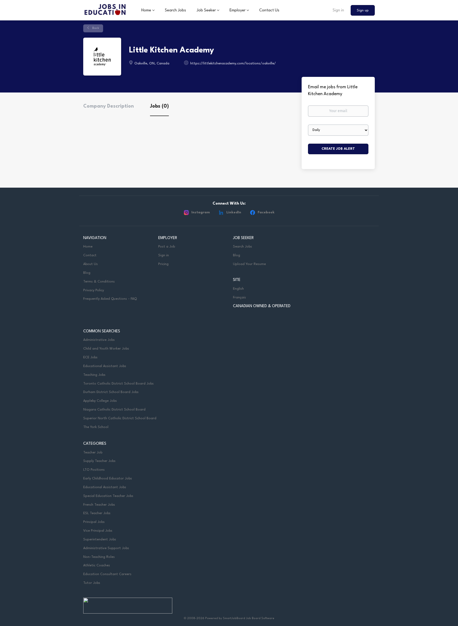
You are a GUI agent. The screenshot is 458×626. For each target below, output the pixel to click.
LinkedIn (233, 212)
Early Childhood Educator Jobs (107, 478)
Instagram (200, 212)
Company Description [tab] (108, 106)
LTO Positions (94, 469)
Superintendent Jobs (99, 539)
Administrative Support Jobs (106, 548)
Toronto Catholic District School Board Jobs (118, 383)
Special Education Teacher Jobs (108, 496)
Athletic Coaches (96, 565)
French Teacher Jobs (99, 504)
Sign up (363, 10)
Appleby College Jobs (100, 401)
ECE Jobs (90, 357)
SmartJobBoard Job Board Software (248, 618)
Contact (89, 255)
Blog (86, 273)
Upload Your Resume (249, 264)
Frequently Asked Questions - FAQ (110, 299)
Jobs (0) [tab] (159, 106)
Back (95, 28)
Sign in (338, 10)
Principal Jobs (94, 522)
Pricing (163, 264)
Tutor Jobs (91, 583)
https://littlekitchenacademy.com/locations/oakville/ (233, 63)
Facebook (266, 212)
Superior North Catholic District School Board (119, 418)
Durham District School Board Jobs (111, 392)
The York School (95, 427)
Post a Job (166, 246)
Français (239, 297)
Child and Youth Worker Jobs (106, 348)
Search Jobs (242, 246)
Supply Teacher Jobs (99, 461)
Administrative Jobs (99, 340)
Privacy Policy (93, 290)
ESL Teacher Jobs (97, 513)
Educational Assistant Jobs (104, 366)
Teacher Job (92, 452)
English (238, 288)
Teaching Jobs (94, 375)
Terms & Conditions (99, 281)
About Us (90, 264)
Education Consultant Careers (107, 574)
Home (88, 246)
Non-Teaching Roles (99, 557)
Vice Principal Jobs (98, 530)
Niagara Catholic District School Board (114, 409)
